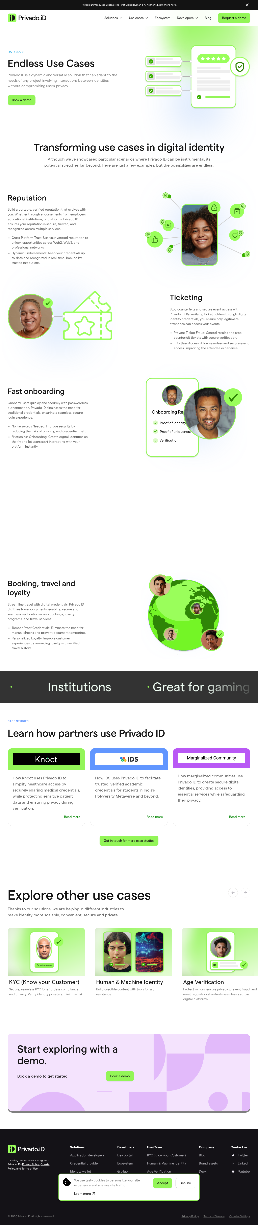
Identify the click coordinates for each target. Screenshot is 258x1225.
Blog (208, 18)
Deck (203, 1171)
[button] (113, 18)
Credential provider (84, 1163)
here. (174, 4)
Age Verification (159, 1171)
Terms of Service (214, 1216)
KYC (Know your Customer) (166, 1155)
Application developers (87, 1155)
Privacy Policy (30, 1164)
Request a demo (234, 18)
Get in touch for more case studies (129, 840)
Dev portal (125, 1155)
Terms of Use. (30, 1168)
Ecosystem (163, 18)
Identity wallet (80, 1171)
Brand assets (208, 1163)
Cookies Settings (239, 1216)
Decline (185, 1183)
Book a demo (21, 100)
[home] (27, 18)
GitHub (122, 1171)
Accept (162, 1183)
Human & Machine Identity (166, 1163)
